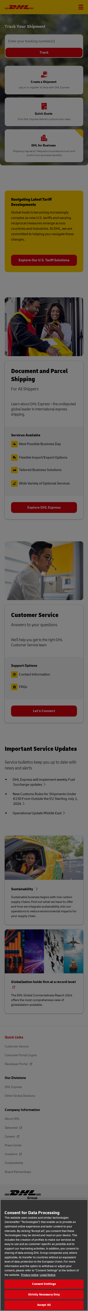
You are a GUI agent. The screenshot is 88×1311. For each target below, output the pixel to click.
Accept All (44, 1305)
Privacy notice (30, 1275)
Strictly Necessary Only (44, 1294)
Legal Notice (48, 1275)
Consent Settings (44, 1284)
